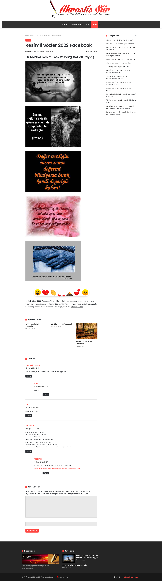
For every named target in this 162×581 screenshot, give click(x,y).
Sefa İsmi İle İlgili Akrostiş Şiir (116, 44)
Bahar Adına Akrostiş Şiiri (114, 59)
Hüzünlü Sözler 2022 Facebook (84, 342)
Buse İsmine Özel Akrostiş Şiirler (117, 82)
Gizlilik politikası (127, 577)
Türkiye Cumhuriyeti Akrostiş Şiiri (117, 100)
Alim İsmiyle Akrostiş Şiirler (115, 63)
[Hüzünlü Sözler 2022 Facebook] (87, 331)
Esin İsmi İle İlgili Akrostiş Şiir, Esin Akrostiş (120, 47)
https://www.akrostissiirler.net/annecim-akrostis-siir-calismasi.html (57, 468)
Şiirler (87, 24)
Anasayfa (65, 24)
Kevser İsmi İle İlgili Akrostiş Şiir (117, 94)
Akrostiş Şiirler (76, 24)
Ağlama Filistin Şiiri (112, 40)
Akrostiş (30, 51)
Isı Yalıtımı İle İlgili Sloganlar (32, 325)
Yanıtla (29, 376)
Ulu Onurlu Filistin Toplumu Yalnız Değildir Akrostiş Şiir (87, 556)
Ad (26, 520)
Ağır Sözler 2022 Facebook (61, 324)
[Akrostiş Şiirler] (81, 9)
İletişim (137, 577)
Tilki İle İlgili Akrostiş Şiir (114, 66)
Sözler (94, 24)
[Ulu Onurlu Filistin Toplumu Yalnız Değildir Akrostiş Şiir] (68, 558)
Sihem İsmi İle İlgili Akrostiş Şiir (74, 565)
